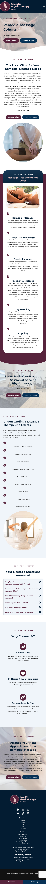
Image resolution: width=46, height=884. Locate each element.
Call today (34, 882)
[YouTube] (18, 814)
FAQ (23, 824)
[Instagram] (23, 810)
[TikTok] (23, 814)
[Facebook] (18, 810)
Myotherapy (23, 838)
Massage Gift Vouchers (23, 844)
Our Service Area (23, 110)
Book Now (11, 882)
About (23, 822)
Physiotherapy (23, 840)
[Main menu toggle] (44, 6)
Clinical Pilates (23, 834)
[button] (23, 582)
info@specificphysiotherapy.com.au (25, 851)
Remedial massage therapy (13, 86)
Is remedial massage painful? (16, 608)
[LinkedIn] (28, 810)
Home (23, 820)
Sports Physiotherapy (23, 842)
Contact (23, 828)
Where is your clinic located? (16, 603)
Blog (23, 826)
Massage (23, 836)
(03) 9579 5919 (24, 849)
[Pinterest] (28, 814)
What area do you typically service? (19, 612)
